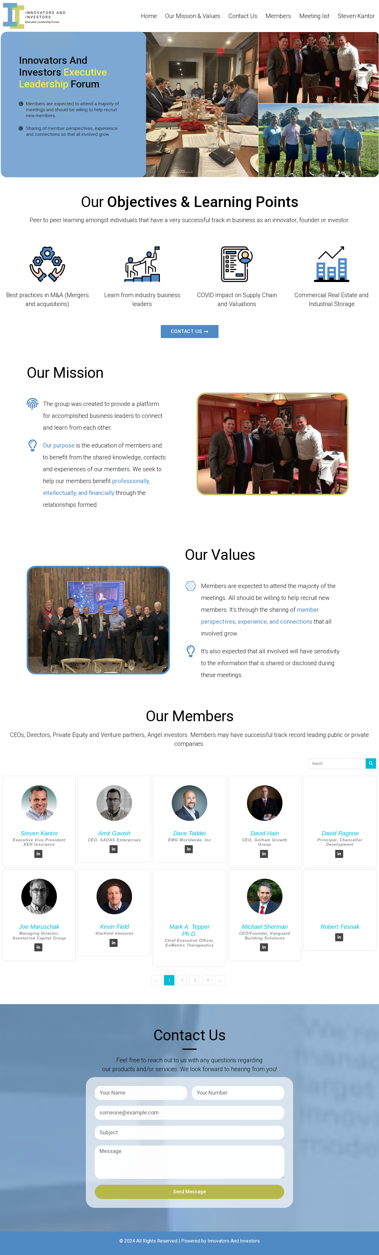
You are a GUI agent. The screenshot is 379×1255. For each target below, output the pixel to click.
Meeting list (314, 16)
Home (149, 16)
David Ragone (340, 833)
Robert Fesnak (340, 926)
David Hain (264, 833)
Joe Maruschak (39, 926)
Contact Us (243, 16)
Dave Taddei (189, 833)
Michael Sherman (265, 926)
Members (278, 16)
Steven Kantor (356, 16)
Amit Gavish (114, 833)
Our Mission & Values (192, 16)
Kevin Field (114, 926)
